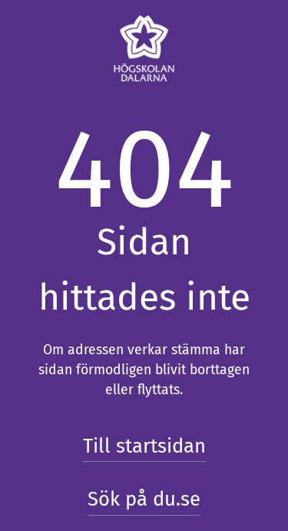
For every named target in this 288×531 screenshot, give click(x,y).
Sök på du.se (144, 499)
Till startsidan (144, 446)
